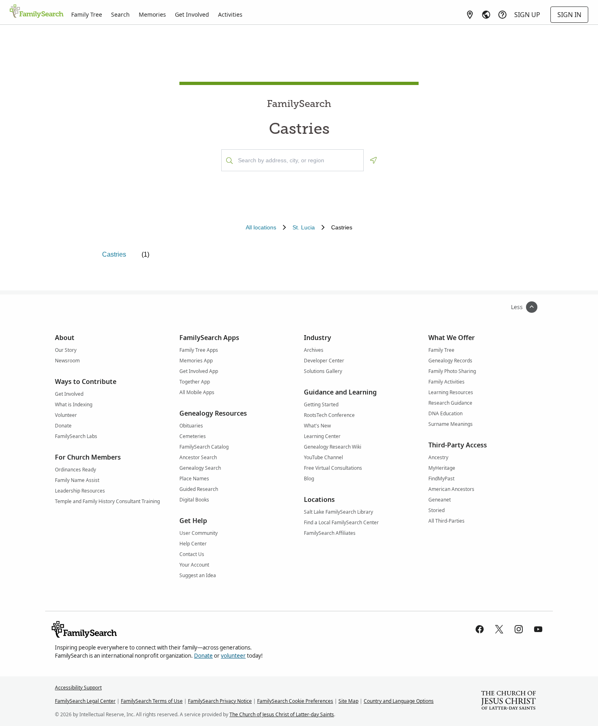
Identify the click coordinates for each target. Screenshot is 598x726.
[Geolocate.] (373, 160)
